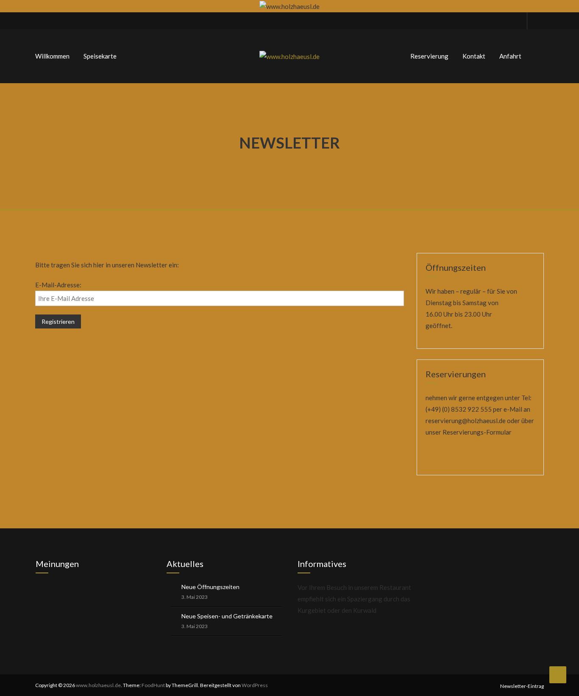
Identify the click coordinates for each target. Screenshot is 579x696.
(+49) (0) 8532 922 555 (459, 409)
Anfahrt (510, 56)
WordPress (255, 685)
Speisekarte (100, 56)
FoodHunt (153, 685)
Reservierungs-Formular (477, 432)
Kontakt (473, 56)
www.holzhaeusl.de (98, 685)
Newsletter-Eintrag (522, 686)
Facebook (535, 20)
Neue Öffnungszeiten (210, 586)
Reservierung (429, 56)
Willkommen (52, 56)
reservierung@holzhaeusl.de (466, 420)
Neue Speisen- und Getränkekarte (227, 616)
